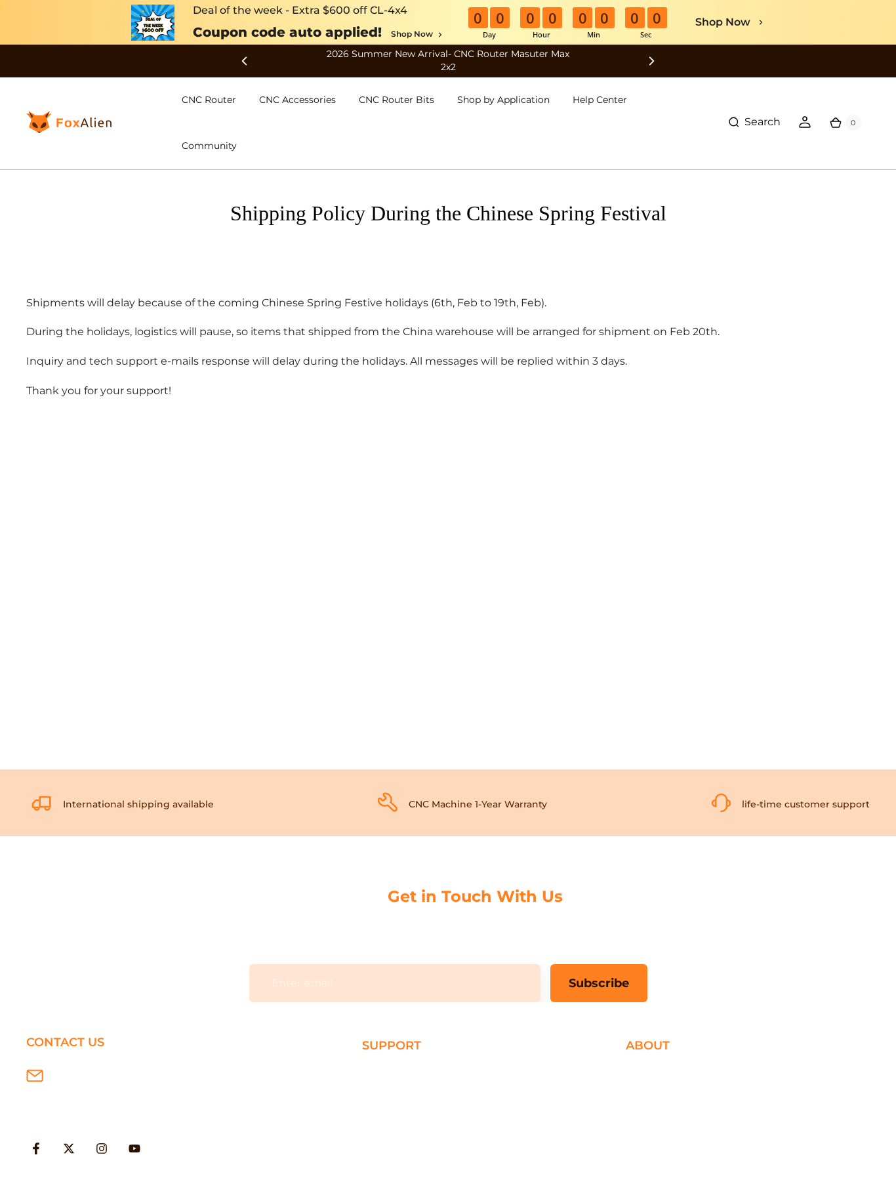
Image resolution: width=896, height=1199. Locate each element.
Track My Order (401, 1159)
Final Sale (650, 1180)
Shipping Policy (402, 1074)
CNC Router (209, 100)
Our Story (651, 1074)
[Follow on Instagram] (102, 1148)
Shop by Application (503, 100)
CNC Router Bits (396, 100)
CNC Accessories (297, 100)
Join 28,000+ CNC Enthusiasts (440, 1180)
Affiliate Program (669, 1159)
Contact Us (655, 1116)
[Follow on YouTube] (134, 1148)
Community (209, 146)
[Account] (804, 122)
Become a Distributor (682, 1137)
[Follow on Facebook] (36, 1148)
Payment (386, 1095)
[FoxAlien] (448, 61)
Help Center (600, 100)
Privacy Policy (661, 1095)
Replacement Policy (415, 1137)
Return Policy (397, 1116)
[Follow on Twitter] (69, 1148)
